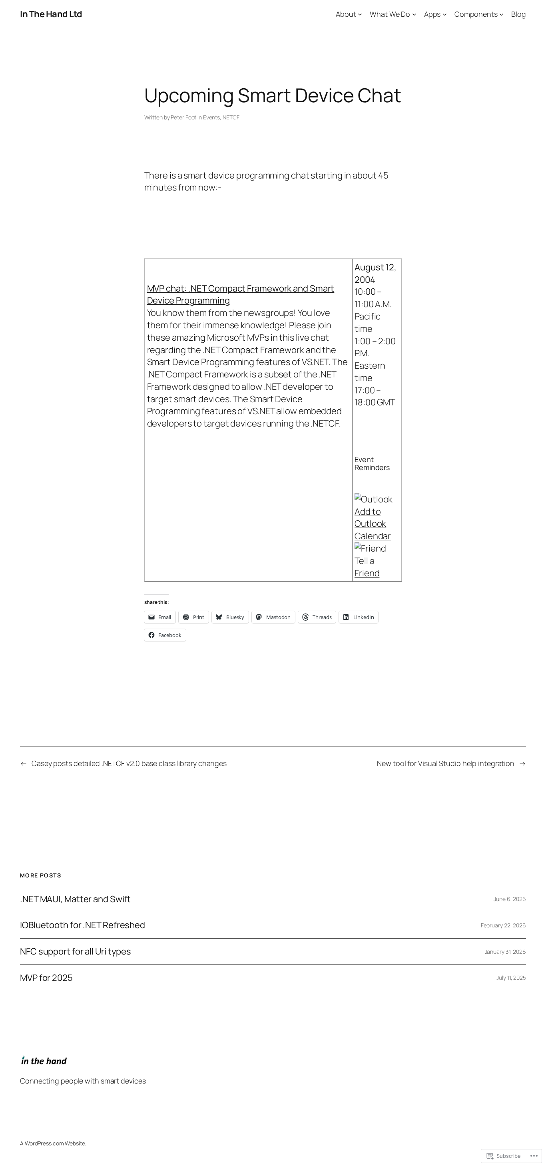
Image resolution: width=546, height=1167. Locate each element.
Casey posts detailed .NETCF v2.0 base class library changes (129, 763)
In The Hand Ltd (51, 14)
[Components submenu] (501, 14)
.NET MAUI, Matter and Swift (75, 899)
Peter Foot (183, 117)
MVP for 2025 (46, 978)
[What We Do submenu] (414, 14)
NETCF (231, 117)
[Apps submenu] (444, 14)
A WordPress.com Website (52, 1143)
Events (211, 117)
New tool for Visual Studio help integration (445, 763)
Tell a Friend (367, 567)
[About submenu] (360, 14)
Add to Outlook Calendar (373, 524)
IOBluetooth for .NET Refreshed (82, 925)
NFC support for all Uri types (75, 952)
